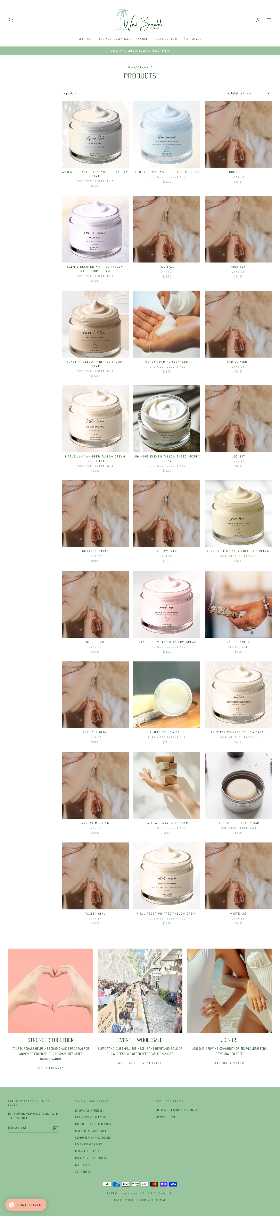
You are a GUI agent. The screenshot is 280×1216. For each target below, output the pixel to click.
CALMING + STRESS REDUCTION (93, 1124)
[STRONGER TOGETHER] (50, 991)
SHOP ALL (85, 39)
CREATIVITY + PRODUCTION (90, 1158)
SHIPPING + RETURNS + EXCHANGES (176, 1110)
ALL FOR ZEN (192, 39)
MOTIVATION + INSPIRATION (91, 1117)
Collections (143, 67)
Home (131, 67)
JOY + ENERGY (83, 1171)
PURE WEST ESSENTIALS (114, 39)
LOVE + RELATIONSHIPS (88, 1144)
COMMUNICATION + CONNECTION (93, 1137)
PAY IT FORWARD (51, 1068)
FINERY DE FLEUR (166, 39)
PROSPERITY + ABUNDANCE (91, 1131)
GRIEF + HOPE (83, 1165)
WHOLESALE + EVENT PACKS (140, 1063)
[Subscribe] (55, 1128)
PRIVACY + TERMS (166, 1117)
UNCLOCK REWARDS (229, 1063)
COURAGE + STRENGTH (88, 1151)
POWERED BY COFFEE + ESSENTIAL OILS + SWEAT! (140, 1200)
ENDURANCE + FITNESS (88, 1110)
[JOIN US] (229, 991)
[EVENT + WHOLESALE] (140, 991)
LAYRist (142, 39)
